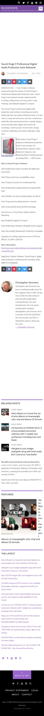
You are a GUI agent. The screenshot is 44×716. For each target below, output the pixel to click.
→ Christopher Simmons (24, 327)
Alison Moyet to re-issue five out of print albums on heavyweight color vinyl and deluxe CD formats (26, 416)
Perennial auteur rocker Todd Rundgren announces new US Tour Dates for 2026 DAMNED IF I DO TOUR (20, 597)
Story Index (16, 410)
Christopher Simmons (26, 282)
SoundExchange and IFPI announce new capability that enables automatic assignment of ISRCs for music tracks (20, 586)
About (15, 694)
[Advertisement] (22, 36)
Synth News (16, 424)
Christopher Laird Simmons (17, 73)
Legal (35, 690)
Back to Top (22, 676)
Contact (27, 694)
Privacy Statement (17, 690)
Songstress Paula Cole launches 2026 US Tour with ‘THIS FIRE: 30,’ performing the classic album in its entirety (21, 630)
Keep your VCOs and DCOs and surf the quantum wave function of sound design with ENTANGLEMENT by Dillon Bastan (20, 619)
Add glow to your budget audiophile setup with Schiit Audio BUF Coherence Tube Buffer (26, 451)
